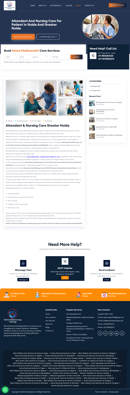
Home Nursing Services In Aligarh (28, 355)
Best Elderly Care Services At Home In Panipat (62, 380)
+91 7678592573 (106, 58)
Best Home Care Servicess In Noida (97, 375)
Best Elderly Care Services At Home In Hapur (103, 366)
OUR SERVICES (55, 5)
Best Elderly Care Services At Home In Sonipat (99, 383)
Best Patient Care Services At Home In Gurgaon (32, 363)
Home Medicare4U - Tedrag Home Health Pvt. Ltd (43, 157)
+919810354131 (108, 324)
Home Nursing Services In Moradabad (35, 373)
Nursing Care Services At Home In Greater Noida (63, 358)
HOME (32, 5)
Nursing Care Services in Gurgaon (107, 119)
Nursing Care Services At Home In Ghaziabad (95, 355)
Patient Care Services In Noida (65, 373)
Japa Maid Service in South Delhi (106, 127)
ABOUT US (42, 5)
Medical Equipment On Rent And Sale (65, 375)
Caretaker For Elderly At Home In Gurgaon (96, 361)
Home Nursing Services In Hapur (32, 368)
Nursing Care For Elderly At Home (61, 368)
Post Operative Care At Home (103, 363)
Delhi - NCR (109, 314)
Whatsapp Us (23, 280)
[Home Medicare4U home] (23, 316)
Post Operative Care (73, 314)
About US (49, 324)
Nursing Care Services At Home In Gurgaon (71, 363)
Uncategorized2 (95, 90)
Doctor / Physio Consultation (76, 334)
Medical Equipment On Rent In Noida (32, 375)
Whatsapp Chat (23, 270)
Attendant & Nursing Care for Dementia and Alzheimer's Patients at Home (80, 328)
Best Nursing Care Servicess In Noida (99, 378)
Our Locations (51, 317)
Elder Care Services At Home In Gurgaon (23, 366)
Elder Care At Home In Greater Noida (26, 358)
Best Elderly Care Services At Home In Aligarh (97, 353)
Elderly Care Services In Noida (29, 380)
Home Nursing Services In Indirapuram (93, 368)
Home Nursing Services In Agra (63, 353)
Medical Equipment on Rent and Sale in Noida (80, 318)
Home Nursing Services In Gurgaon (62, 361)
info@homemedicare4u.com (113, 321)
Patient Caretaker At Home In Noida (94, 373)
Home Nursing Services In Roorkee (65, 383)
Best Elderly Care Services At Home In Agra (30, 353)
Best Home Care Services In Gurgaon (30, 361)
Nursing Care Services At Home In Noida (65, 378)
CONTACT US (89, 5)
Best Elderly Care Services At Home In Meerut (28, 370)
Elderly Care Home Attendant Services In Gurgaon (63, 366)
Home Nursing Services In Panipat (97, 380)
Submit (106, 280)
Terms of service (101, 392)
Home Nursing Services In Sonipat (65, 385)
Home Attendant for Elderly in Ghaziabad (109, 135)
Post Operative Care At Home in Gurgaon (109, 102)
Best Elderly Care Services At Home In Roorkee (29, 383)
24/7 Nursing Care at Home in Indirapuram (105, 110)
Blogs (48, 327)
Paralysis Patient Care (74, 323)
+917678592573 (108, 327)
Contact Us (49, 331)
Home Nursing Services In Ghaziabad (60, 355)
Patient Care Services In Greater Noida (101, 358)
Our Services (50, 321)
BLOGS (78, 5)
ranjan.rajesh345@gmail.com (113, 317)
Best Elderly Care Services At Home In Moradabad (99, 370)
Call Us (65, 278)
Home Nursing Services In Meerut (62, 370)
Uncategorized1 (95, 86)
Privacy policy (114, 392)
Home (48, 314)
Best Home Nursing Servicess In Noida (30, 378)
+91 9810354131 (105, 55)
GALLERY (69, 5)
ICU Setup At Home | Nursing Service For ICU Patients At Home (79, 339)
